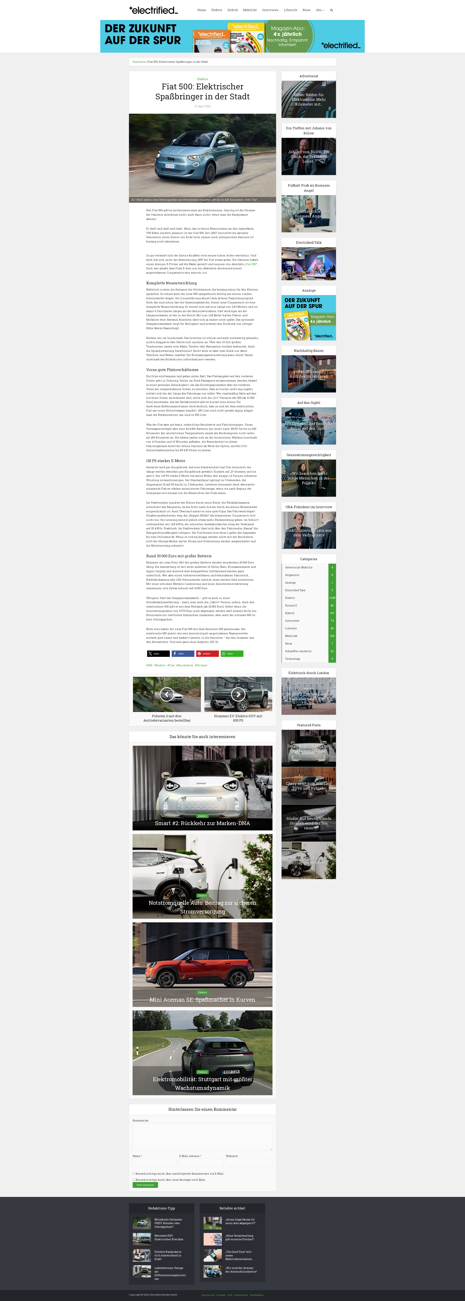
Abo (319, 10)
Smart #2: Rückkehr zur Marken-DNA (202, 823)
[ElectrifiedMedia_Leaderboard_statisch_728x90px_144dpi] (232, 36)
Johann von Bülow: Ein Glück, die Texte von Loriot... (309, 156)
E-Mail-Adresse (190, 1156)
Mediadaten (257, 1295)
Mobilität (250, 10)
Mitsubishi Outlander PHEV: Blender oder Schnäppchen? (168, 1223)
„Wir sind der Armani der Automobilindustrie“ (241, 1269)
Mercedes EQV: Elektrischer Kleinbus (169, 1237)
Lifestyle (290, 10)
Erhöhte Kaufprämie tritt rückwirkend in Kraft (168, 1255)
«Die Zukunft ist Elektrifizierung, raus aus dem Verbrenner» (308, 530)
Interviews (270, 10)
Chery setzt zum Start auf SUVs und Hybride (309, 786)
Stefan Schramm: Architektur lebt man (309, 374)
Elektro (216, 10)
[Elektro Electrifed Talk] (309, 263)
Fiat (172, 665)
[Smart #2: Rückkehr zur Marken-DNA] (202, 787)
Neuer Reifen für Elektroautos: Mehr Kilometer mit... (309, 99)
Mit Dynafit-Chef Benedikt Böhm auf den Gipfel (308, 426)
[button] (158, 653)
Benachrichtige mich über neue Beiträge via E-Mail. (171, 1179)
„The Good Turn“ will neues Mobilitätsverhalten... (239, 1255)
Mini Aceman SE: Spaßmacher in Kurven (202, 999)
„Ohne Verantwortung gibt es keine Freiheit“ (239, 1237)
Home (201, 10)
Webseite (232, 1156)
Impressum (208, 1295)
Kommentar (141, 1120)
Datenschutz (241, 1295)
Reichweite (185, 665)
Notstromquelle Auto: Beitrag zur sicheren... (309, 860)
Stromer (202, 665)
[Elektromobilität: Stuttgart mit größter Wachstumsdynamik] (202, 1052)
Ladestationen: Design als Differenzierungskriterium (170, 1273)
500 (150, 665)
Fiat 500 (251, 264)
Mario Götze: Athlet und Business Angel (309, 213)
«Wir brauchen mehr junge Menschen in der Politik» (308, 478)
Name (137, 1156)
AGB (229, 1295)
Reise (306, 10)
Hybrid (233, 10)
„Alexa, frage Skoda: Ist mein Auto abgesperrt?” (240, 1221)
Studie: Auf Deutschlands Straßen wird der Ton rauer (308, 823)
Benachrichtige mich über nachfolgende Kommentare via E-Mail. (180, 1173)
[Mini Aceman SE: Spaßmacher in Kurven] (202, 964)
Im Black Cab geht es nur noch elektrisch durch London (309, 699)
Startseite (139, 61)
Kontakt (221, 1295)
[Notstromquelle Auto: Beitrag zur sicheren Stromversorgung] (202, 876)
